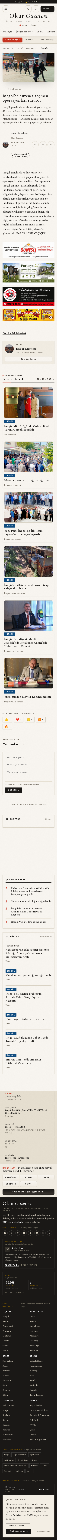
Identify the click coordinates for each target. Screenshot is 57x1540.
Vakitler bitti (37, 2)
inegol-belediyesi (19, 1455)
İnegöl (6, 1316)
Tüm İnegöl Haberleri (14, 333)
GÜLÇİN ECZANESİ (15, 1127)
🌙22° (27, 2)
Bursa (40, 31)
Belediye (6, 1370)
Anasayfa (7, 31)
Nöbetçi (33, 1370)
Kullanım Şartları (38, 1439)
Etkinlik (11, 1184)
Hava (32, 1375)
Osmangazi (8, 1326)
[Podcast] (49, 1233)
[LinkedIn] (36, 1233)
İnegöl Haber (23, 1460)
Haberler (34, 1465)
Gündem (51, 31)
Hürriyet (34, 1331)
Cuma (32, 1316)
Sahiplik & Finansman (40, 1415)
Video (28, 1177)
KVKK (33, 1424)
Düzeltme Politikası (39, 1410)
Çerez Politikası (14, 1515)
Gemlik (6, 1340)
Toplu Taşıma (36, 1395)
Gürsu (5, 1345)
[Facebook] (5, 1233)
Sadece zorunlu (18, 1525)
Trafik (33, 1380)
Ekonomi (7, 1380)
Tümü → (34, 1350)
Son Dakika (8, 1361)
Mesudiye (34, 1335)
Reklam (6, 1415)
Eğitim (5, 1395)
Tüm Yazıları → (28, 359)
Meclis (6, 1375)
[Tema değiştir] (28, 8)
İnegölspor (19, 1471)
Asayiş (5, 1365)
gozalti (29, 1471)
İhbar (46, 1177)
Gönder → (13, 790)
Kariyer (6, 1420)
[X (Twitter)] (11, 1233)
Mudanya (7, 1335)
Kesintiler (34, 1385)
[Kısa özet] (51, 144)
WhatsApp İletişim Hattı (29, 1192)
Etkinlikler (8, 1390)
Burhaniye (34, 1345)
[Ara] (36, 8)
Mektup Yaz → (12, 1265)
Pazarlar (34, 1390)
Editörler (7, 1439)
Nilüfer (6, 1321)
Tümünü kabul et (18, 1531)
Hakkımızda (8, 1405)
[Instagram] (17, 1233)
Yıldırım (7, 1331)
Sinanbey (34, 1340)
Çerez (32, 1429)
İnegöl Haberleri (24, 31)
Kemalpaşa (35, 1326)
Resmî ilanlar (36, 1365)
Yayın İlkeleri (36, 1405)
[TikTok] (30, 1233)
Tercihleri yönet (42, 1531)
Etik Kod (34, 1420)
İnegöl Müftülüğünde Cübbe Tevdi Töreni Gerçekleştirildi (26, 1112)
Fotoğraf (11, 1177)
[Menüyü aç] (6, 8)
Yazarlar (6, 1429)
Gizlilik (33, 1434)
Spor (5, 1385)
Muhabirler (8, 1434)
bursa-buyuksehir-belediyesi (15, 1465)
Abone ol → (45, 1489)
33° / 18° (9, 1144)
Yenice (33, 1321)
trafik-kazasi (9, 1460)
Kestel (5, 1350)
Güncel (44, 1465)
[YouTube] (24, 1233)
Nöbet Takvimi (29, 1265)
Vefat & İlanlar (36, 1361)
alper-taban (34, 1455)
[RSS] (43, 1233)
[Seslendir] (43, 144)
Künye (5, 1410)
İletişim (6, 1424)
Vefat (28, 1184)
